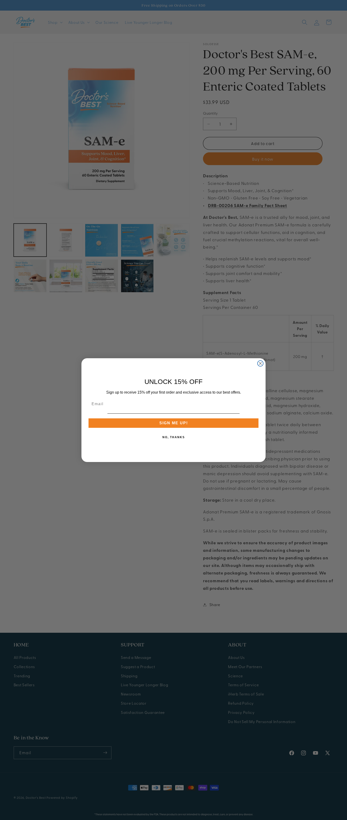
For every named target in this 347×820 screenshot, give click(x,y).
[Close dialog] (260, 363)
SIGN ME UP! (173, 423)
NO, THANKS (173, 437)
